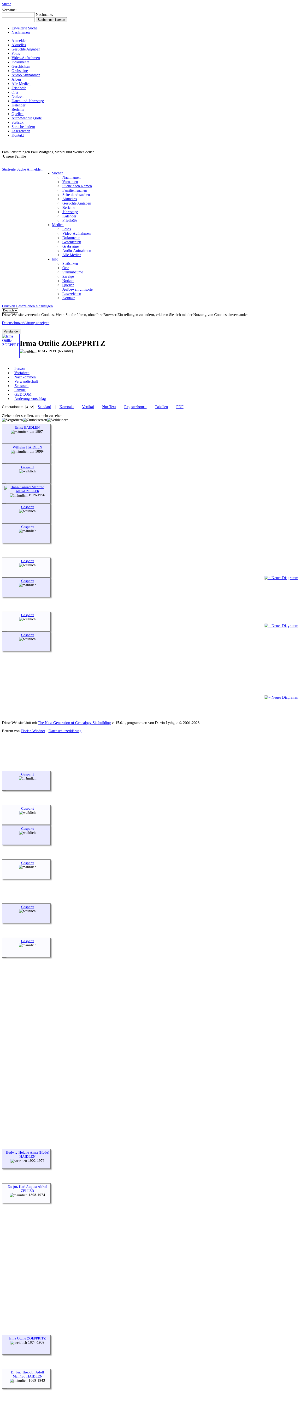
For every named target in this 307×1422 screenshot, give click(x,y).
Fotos (16, 53)
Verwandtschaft (26, 381)
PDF (179, 407)
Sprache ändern (23, 127)
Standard (44, 407)
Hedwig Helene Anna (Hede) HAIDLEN (27, 1154)
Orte (15, 92)
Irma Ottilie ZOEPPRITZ (27, 1338)
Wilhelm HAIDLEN (27, 447)
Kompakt (66, 407)
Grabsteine (20, 71)
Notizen (18, 96)
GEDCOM (22, 394)
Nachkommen (25, 377)
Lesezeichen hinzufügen (34, 306)
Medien (58, 225)
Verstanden (11, 331)
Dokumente (20, 62)
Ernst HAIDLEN (27, 427)
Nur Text (109, 407)
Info (55, 259)
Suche (6, 4)
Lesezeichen (21, 131)
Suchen (57, 173)
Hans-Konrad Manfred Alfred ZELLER (27, 489)
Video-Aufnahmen (26, 58)
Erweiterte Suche (24, 28)
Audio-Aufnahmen (26, 75)
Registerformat (135, 407)
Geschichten (21, 66)
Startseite (9, 169)
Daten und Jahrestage (28, 101)
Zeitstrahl (21, 386)
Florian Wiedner (33, 731)
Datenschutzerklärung (65, 731)
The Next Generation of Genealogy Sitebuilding (74, 723)
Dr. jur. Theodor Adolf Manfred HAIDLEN (27, 1374)
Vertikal (88, 407)
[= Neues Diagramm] (281, 578)
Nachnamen (21, 32)
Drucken (8, 306)
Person (19, 368)
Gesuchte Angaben (26, 49)
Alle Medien (21, 84)
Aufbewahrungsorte (27, 118)
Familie (20, 390)
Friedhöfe (19, 88)
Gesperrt (27, 467)
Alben (16, 79)
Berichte (18, 109)
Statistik (18, 122)
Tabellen (161, 407)
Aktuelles (19, 45)
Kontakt (18, 135)
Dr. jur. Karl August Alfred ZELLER (27, 1189)
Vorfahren (22, 373)
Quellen (18, 114)
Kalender (18, 105)
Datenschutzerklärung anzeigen (25, 323)
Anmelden (19, 41)
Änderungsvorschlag (30, 399)
